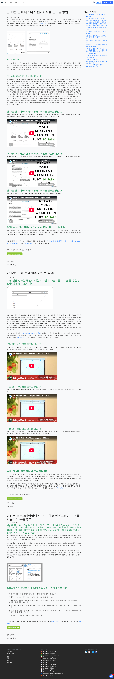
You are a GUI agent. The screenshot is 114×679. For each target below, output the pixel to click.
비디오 (12, 2)
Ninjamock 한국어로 (48, 670)
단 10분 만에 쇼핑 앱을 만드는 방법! (30, 273)
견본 (20, 2)
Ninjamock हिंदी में (47, 662)
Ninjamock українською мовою (52, 673)
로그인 (99, 2)
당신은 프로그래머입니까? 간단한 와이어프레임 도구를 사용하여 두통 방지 (43, 517)
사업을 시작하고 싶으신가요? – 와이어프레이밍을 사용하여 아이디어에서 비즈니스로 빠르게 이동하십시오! (96, 50)
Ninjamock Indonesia (49, 664)
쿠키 (8, 660)
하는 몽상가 (61, 488)
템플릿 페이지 (55, 621)
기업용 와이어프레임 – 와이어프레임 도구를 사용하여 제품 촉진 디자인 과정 (96, 37)
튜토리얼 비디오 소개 (92, 66)
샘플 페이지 (43, 23)
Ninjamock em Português (50, 655)
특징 (6, 2)
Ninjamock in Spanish (49, 653)
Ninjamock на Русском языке (51, 657)
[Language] (94, 2)
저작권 (8, 659)
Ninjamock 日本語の (48, 668)
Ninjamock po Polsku (49, 672)
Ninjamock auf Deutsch (49, 659)
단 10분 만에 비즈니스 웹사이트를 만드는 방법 (37, 12)
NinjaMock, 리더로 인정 (93, 59)
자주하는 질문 (11, 653)
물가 (16, 2)
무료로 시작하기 (107, 2)
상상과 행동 (29, 243)
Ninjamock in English (49, 651)
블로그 (24, 2)
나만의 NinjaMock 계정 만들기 (32, 333)
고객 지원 (9, 651)
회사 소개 (9, 662)
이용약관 (9, 655)
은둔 (8, 657)
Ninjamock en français (49, 660)
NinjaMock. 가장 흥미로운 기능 (95, 65)
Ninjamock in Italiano (49, 666)
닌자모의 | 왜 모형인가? (92, 53)
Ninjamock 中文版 (47, 675)
